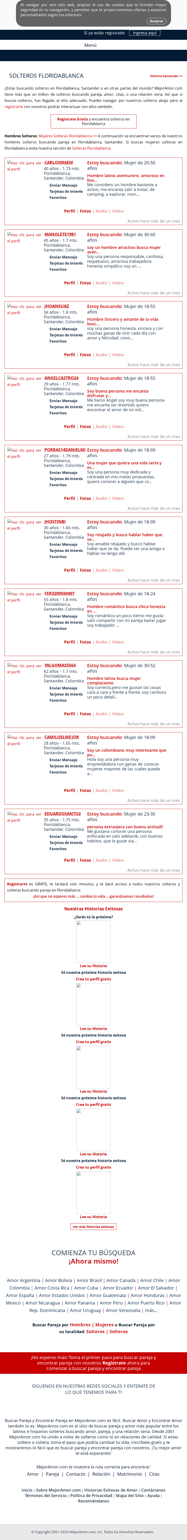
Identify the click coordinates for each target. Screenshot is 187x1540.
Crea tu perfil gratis (93, 979)
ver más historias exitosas (93, 1226)
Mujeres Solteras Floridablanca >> (68, 135)
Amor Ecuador (118, 1288)
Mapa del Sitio (130, 1495)
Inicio (27, 1490)
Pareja (52, 1474)
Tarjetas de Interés (66, 191)
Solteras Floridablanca (91, 148)
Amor (33, 1474)
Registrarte (17, 883)
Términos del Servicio (46, 1495)
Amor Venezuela (123, 1310)
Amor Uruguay (85, 1310)
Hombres (80, 1325)
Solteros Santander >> (166, 76)
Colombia (74, 178)
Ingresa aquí (145, 32)
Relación (101, 1474)
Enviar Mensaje (63, 185)
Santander (53, 178)
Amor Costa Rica (51, 1288)
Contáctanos (153, 1490)
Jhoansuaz (56, 306)
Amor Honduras (148, 1295)
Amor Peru (111, 1303)
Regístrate (114, 1363)
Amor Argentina (23, 1280)
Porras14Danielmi (65, 449)
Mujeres (104, 1325)
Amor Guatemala (108, 1295)
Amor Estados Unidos (62, 1295)
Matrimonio (129, 1474)
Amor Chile (152, 1280)
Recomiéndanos (93, 1501)
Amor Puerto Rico (146, 1303)
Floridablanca (57, 173)
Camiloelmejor (61, 737)
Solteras (118, 1331)
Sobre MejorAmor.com (58, 1490)
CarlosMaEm (58, 162)
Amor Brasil (89, 1280)
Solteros (95, 1331)
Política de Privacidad (91, 1495)
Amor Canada (120, 1280)
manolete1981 (60, 234)
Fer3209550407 (59, 593)
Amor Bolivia (58, 1280)
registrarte (14, 106)
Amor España (20, 1295)
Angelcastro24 (61, 378)
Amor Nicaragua (43, 1303)
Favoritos (58, 197)
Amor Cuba (86, 1288)
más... (151, 1310)
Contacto (75, 1474)
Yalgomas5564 (60, 665)
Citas (154, 1474)
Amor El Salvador (156, 1288)
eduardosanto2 (62, 813)
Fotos (85, 211)
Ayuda (153, 1495)
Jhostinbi (55, 521)
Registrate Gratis (72, 119)
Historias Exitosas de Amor (111, 1490)
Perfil (69, 211)
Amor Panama (80, 1303)
